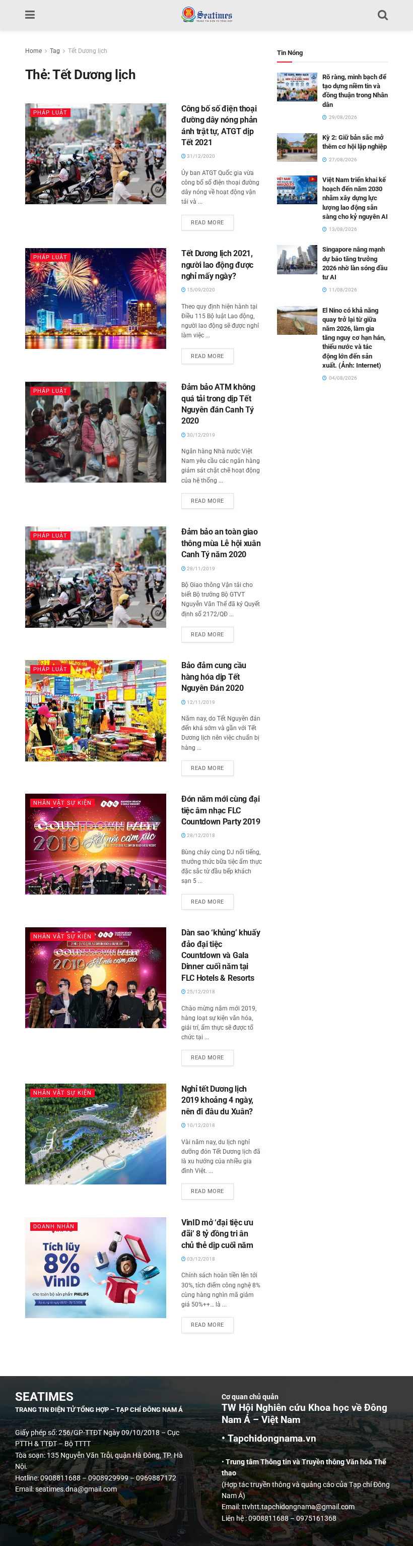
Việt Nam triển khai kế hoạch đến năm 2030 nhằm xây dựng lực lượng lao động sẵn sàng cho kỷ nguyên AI (355, 198)
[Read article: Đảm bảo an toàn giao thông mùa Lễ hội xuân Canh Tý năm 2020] (95, 576)
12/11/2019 (200, 702)
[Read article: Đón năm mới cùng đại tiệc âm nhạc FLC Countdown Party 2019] (95, 844)
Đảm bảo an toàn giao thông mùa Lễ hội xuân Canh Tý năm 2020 (220, 543)
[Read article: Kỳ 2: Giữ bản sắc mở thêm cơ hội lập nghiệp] (297, 147)
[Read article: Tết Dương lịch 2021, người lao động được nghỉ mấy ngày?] (95, 298)
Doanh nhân (54, 1226)
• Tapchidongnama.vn (269, 1438)
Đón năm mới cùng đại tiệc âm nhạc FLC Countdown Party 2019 (220, 810)
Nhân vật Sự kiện (62, 803)
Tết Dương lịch (87, 50)
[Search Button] (383, 15)
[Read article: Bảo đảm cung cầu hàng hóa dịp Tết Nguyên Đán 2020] (95, 710)
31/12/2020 (200, 156)
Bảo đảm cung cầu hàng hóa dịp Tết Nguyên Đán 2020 (213, 677)
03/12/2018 (200, 1259)
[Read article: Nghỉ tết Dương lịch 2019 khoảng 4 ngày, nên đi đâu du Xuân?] (95, 1134)
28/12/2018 (200, 835)
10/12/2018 (200, 1125)
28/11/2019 (200, 568)
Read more (212, 220)
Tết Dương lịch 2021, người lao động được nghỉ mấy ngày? (217, 265)
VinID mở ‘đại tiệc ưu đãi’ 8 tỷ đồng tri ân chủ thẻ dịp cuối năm (217, 1234)
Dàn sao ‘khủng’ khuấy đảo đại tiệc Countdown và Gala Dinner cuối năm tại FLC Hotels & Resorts (220, 955)
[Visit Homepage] (206, 15)
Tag (55, 50)
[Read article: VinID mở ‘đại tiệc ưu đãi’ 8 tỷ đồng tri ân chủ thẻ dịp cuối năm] (95, 1267)
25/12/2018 (200, 991)
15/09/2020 (200, 289)
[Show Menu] (30, 15)
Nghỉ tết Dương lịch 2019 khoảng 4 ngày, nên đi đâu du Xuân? (217, 1100)
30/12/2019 (200, 435)
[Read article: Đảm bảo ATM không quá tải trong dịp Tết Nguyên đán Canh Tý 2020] (95, 432)
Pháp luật (50, 112)
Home (33, 50)
